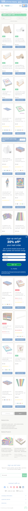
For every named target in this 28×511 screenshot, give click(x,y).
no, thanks (14, 268)
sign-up (14, 264)
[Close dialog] (26, 237)
